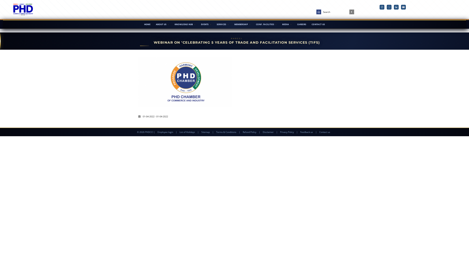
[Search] (351, 12)
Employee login (165, 132)
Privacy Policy (287, 132)
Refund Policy (249, 132)
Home (147, 24)
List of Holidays (187, 132)
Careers (301, 24)
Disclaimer (268, 132)
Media (285, 24)
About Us (161, 24)
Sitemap (205, 132)
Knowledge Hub (184, 24)
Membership (241, 24)
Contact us (324, 132)
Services (221, 24)
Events (205, 24)
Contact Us (318, 24)
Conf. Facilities (265, 24)
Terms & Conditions (226, 132)
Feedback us (306, 132)
